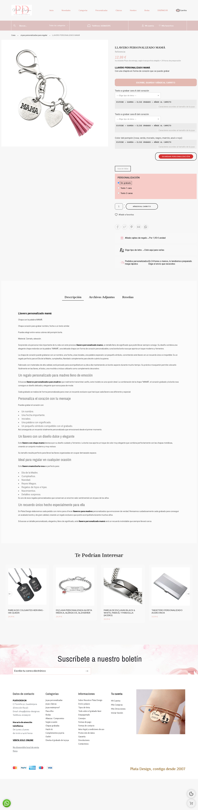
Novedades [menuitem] (66, 10)
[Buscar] (14, 25)
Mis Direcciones (118, 709)
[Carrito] (191, 803)
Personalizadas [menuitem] (101, 10)
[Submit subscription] (87, 671)
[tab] (73, 297)
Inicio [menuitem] (52, 10)
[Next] (188, 593)
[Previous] (10, 593)
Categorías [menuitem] (83, 10)
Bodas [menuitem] (147, 10)
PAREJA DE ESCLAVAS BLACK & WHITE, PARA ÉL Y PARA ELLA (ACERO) (119, 612)
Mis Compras (117, 704)
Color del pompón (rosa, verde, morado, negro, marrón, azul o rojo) (148, 138)
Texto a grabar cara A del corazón (132, 90)
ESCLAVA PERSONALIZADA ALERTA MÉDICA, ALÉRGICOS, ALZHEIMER (74, 611)
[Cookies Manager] (191, 794)
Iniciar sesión (117, 713)
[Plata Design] (21, 10)
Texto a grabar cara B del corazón (132, 114)
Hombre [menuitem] (133, 10)
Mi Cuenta (115, 700)
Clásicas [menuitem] (119, 10)
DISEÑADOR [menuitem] (163, 10)
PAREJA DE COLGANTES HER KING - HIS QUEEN (26, 611)
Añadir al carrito (142, 206)
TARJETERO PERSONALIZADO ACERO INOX (167, 611)
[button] (138, 96)
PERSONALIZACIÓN (129, 177)
